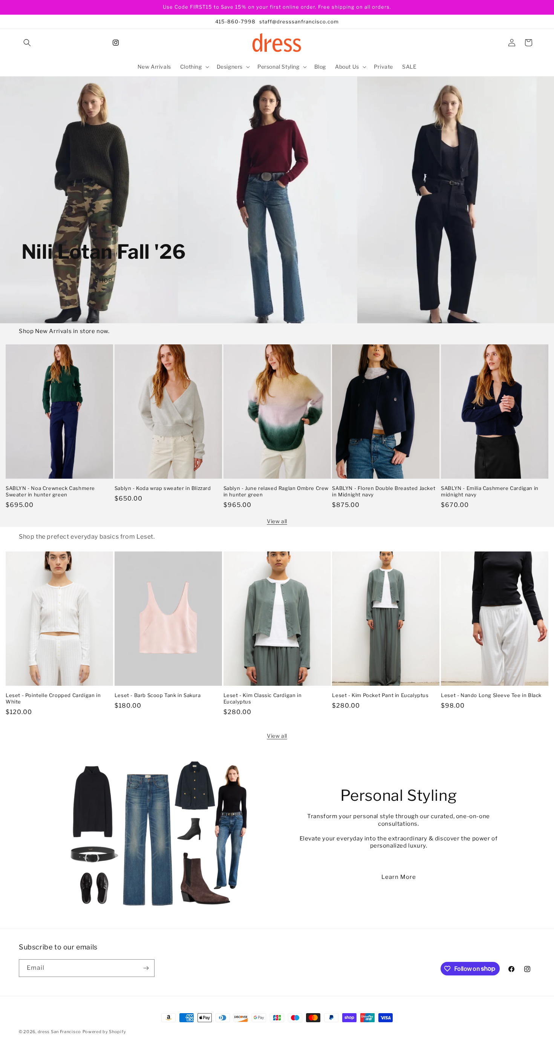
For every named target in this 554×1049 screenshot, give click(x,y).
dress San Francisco (59, 1031)
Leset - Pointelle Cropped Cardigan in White (53, 698)
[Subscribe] (146, 968)
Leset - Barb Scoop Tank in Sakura (158, 695)
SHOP (103, 280)
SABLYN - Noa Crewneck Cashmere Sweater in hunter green (50, 491)
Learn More (398, 877)
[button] (27, 42)
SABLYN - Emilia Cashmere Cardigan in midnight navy (490, 491)
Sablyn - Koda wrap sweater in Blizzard (163, 488)
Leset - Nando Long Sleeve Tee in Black (491, 695)
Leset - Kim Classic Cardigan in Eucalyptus (262, 698)
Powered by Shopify (104, 1031)
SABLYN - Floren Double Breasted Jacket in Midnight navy (383, 491)
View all (277, 521)
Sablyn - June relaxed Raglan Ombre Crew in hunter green (276, 491)
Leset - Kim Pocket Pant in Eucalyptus (380, 695)
